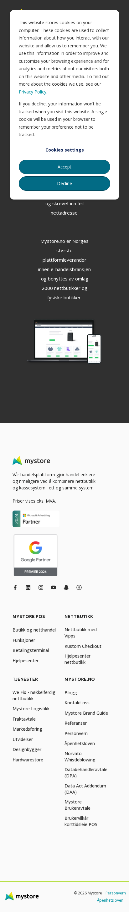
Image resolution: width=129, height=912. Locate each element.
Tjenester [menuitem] (25, 679)
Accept (64, 167)
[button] (9, 903)
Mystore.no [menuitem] (79, 679)
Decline (64, 183)
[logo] (31, 460)
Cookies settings (64, 150)
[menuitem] (37, 619)
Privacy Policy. (33, 92)
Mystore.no (52, 241)
